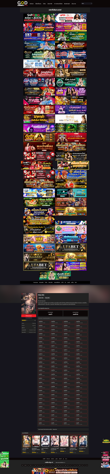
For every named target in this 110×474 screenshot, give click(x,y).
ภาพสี (68, 282)
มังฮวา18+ (51, 282)
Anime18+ (41, 282)
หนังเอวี (60, 458)
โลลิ (76, 282)
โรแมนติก (47, 298)
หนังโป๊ (44, 458)
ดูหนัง (57, 458)
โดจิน (46, 282)
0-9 (25, 465)
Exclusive (36, 282)
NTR (62, 282)
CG (65, 282)
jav (63, 458)
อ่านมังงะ (52, 458)
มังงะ (66, 458)
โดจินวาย (48, 458)
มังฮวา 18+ (41, 298)
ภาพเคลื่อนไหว (57, 282)
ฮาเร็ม (72, 282)
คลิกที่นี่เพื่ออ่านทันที (55, 10)
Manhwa (34, 325)
